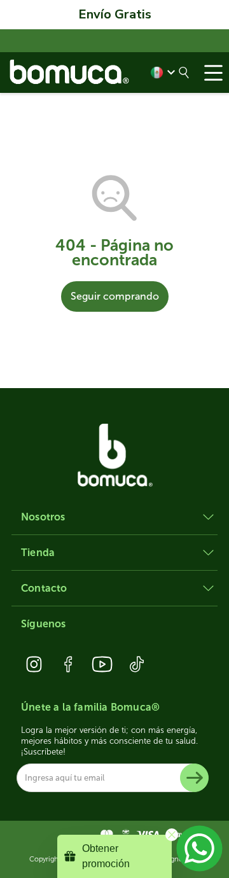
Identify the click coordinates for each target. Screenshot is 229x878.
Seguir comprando (115, 296)
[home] (70, 72)
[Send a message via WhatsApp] (199, 848)
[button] (213, 72)
